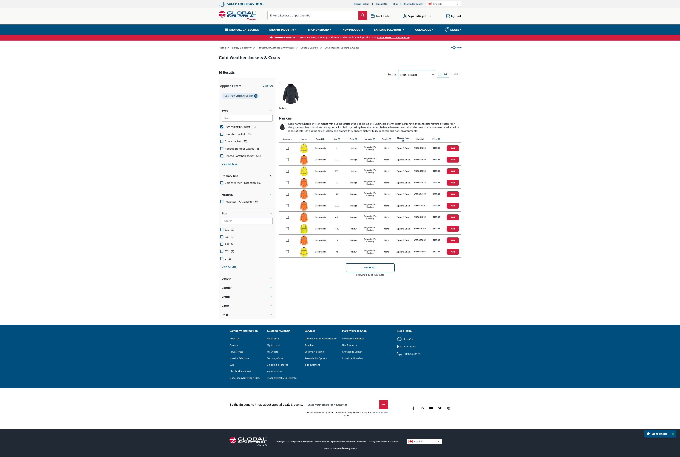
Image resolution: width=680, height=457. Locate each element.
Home (222, 48)
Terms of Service (379, 412)
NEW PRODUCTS (353, 29)
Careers (234, 345)
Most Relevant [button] (408, 75)
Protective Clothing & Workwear (276, 48)
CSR (232, 365)
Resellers (309, 345)
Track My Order (275, 358)
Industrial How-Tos (352, 358)
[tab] (443, 74)
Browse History (362, 4)
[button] (443, 4)
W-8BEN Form (274, 371)
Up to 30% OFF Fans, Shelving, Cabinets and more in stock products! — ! (342, 37)
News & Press (236, 352)
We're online (659, 434)
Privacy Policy (360, 412)
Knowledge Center (413, 4)
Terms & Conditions (332, 448)
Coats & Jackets (310, 48)
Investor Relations (239, 358)
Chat (395, 4)
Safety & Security (242, 48)
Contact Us (381, 4)
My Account (273, 345)
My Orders (272, 352)
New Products (349, 345)
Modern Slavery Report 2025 (245, 378)
